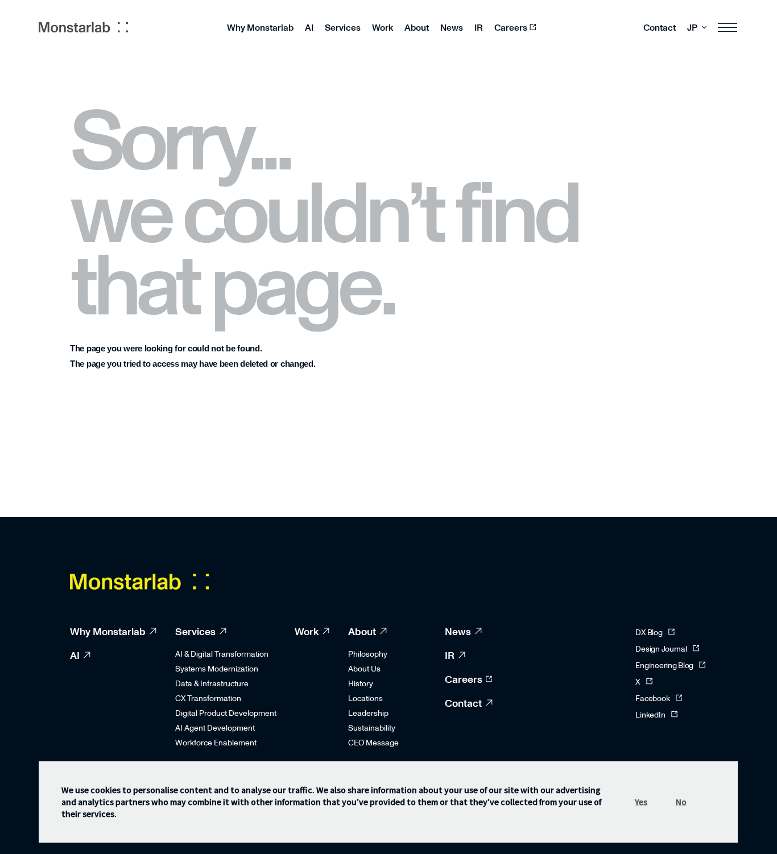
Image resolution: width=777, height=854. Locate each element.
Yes (641, 801)
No (681, 801)
